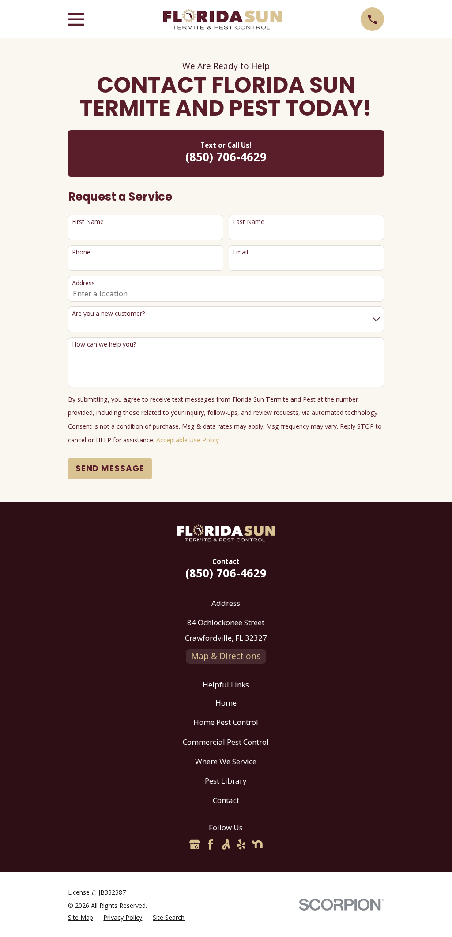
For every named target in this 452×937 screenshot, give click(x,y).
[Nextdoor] (257, 844)
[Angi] (226, 844)
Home (226, 703)
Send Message (109, 468)
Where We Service (225, 761)
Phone (81, 252)
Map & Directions (225, 656)
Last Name (248, 222)
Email (240, 252)
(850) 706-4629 (226, 156)
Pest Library (226, 781)
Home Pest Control (225, 722)
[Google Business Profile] (194, 844)
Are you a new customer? (108, 313)
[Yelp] (241, 844)
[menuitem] (80, 917)
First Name (88, 222)
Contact (226, 800)
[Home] (222, 19)
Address (83, 283)
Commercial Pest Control (226, 742)
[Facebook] (210, 844)
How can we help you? (104, 344)
